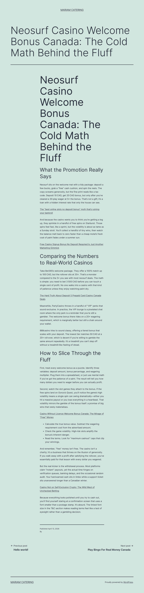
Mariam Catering (72, 9)
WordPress (128, 582)
